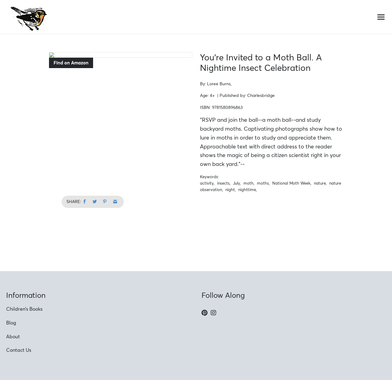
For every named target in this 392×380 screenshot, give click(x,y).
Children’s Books (24, 309)
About (13, 336)
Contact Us (18, 350)
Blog (11, 323)
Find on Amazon (71, 63)
